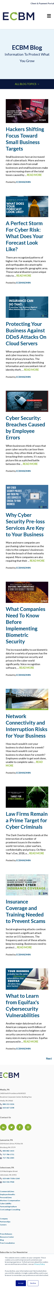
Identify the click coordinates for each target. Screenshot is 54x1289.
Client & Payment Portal (42, 3)
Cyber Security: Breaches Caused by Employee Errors (25, 428)
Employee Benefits (7, 1194)
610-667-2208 (8, 1108)
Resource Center (7, 1237)
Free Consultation (7, 1243)
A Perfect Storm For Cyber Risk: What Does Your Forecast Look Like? (24, 236)
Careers (3, 1225)
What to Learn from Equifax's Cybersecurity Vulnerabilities (22, 1005)
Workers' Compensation (10, 1200)
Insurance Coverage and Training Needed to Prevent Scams (25, 911)
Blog (2, 1240)
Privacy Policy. (39, 1264)
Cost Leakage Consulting (10, 1209)
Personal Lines (6, 1197)
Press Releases (6, 1234)
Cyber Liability (5, 1203)
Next (49, 1058)
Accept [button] (20, 1283)
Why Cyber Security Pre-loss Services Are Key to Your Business (25, 524)
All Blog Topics (25, 84)
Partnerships (5, 1222)
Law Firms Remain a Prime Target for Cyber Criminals (27, 820)
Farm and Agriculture (8, 1206)
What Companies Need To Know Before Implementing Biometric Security (25, 625)
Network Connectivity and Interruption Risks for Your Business (26, 726)
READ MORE (34, 174)
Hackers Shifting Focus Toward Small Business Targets (25, 139)
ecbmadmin (23, 182)
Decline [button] (33, 1283)
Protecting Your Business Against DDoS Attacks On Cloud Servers (26, 333)
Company (4, 1219)
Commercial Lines (7, 1191)
